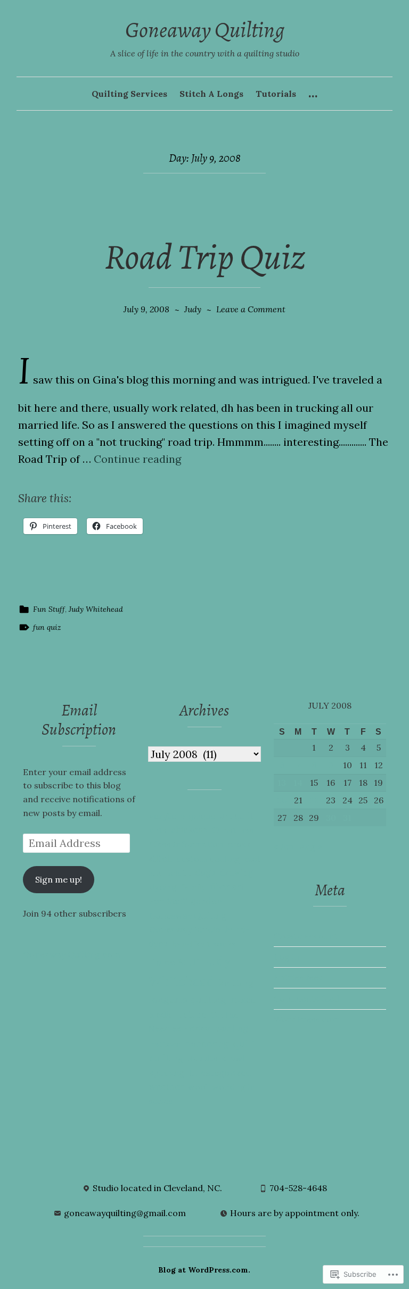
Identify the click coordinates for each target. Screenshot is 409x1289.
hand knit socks (203, 943)
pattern (165, 1043)
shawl (233, 1058)
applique (198, 816)
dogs (205, 872)
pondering (206, 1043)
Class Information (186, 844)
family (193, 886)
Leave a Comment (250, 309)
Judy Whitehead (96, 609)
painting (231, 1028)
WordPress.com (307, 1019)
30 (331, 817)
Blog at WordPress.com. (204, 1270)
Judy (192, 309)
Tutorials (276, 93)
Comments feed (306, 998)
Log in (286, 956)
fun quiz (47, 627)
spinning (166, 1072)
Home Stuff (174, 962)
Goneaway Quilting (204, 30)
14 (297, 782)
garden (207, 901)
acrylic (162, 816)
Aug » (311, 846)
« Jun (283, 846)
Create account (306, 935)
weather (166, 1087)
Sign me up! (58, 879)
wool (198, 1087)
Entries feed (299, 977)
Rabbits (202, 1058)
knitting (235, 983)
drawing (236, 872)
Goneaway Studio (184, 929)
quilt (244, 1043)
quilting (166, 1058)
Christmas (232, 830)
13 (281, 782)
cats (158, 830)
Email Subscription (79, 720)
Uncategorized (220, 1072)
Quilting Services (129, 93)
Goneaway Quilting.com (71, 954)
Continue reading (137, 458)
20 (282, 800)
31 (347, 817)
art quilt (236, 816)
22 (314, 800)
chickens (189, 830)
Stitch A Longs (211, 93)
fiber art (227, 886)
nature (191, 1014)
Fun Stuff (49, 609)
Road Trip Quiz (204, 256)
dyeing (163, 886)
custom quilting (208, 858)
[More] (313, 94)
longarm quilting (187, 999)
